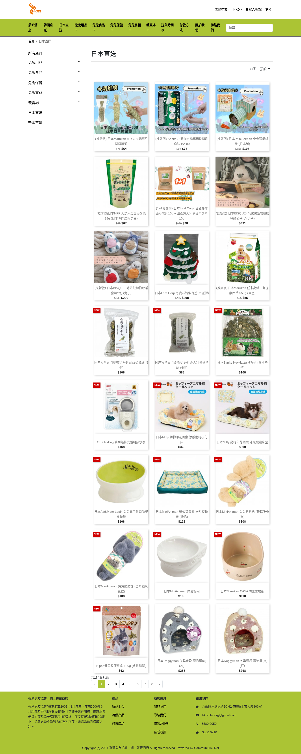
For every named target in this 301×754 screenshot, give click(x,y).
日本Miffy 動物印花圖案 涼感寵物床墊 (242, 442)
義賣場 (33, 103)
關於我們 (160, 706)
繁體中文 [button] (221, 9)
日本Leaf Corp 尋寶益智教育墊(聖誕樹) (182, 293)
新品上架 (118, 706)
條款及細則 (161, 723)
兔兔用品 (35, 62)
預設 (263, 69)
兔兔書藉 (35, 93)
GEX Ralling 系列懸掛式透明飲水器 (121, 442)
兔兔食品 (35, 73)
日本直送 (35, 113)
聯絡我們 (160, 715)
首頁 (31, 41)
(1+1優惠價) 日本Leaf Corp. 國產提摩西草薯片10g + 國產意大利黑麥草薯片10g (182, 213)
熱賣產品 (118, 723)
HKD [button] (236, 9)
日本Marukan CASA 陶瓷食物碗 (242, 591)
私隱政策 (160, 732)
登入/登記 (255, 9)
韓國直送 (35, 123)
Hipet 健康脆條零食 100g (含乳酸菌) (121, 666)
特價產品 (118, 715)
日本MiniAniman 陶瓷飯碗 (182, 591)
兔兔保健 (35, 83)
